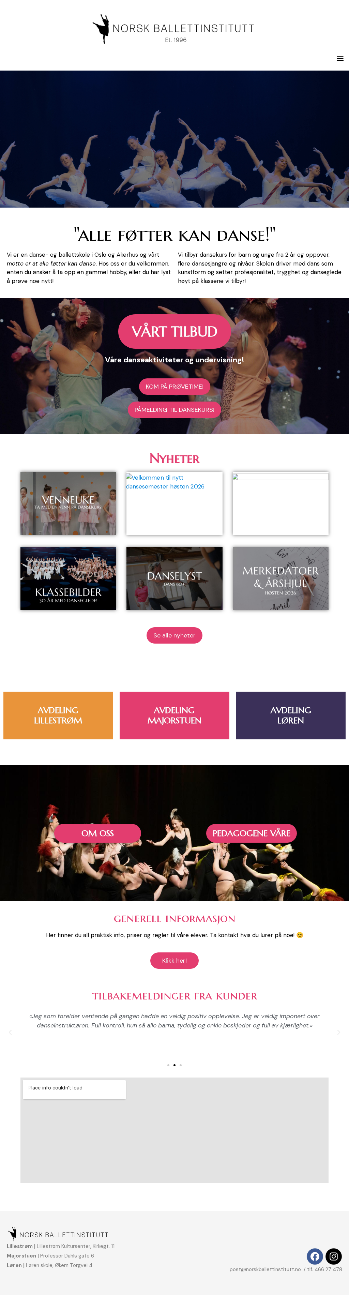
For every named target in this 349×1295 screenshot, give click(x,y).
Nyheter (174, 458)
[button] (340, 58)
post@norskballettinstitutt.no (266, 1269)
